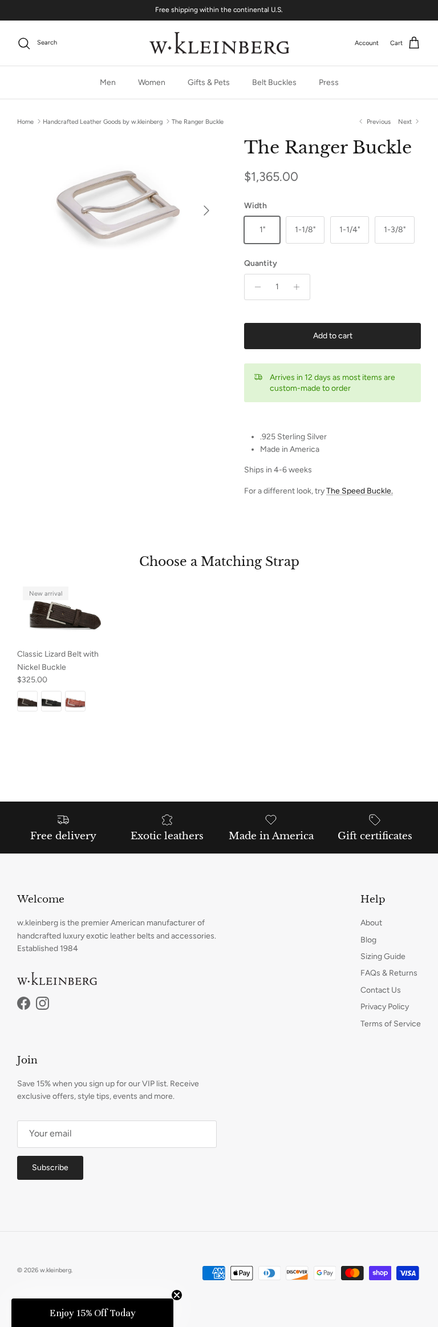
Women (151, 82)
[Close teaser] (176, 1295)
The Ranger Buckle (198, 121)
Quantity (260, 263)
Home (25, 121)
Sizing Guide (382, 956)
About (371, 923)
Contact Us (380, 990)
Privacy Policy (384, 1007)
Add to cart (332, 336)
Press (329, 82)
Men (108, 82)
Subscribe (50, 1167)
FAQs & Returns (388, 973)
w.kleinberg (55, 1270)
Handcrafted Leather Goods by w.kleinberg (103, 121)
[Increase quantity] (300, 287)
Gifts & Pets (209, 82)
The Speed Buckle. (359, 491)
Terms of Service (390, 1024)
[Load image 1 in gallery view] (118, 204)
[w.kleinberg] (219, 43)
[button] (92, 1312)
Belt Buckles (274, 82)
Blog (368, 940)
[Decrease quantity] (255, 287)
